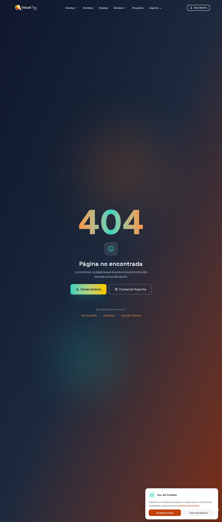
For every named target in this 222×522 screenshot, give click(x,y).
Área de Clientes (131, 315)
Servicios (118, 7)
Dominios (88, 7)
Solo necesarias (198, 512)
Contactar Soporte (132, 289)
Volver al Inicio (90, 289)
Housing (103, 7)
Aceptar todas (165, 512)
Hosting (69, 7)
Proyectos (138, 7)
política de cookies (189, 505)
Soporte (154, 7)
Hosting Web (89, 315)
